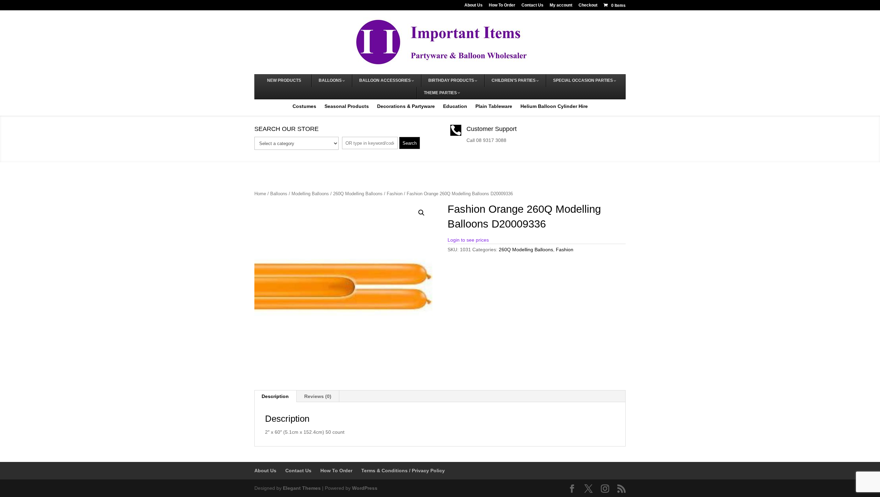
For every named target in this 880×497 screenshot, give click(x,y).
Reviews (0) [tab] (317, 396)
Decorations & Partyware (406, 106)
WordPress (364, 488)
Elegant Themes (302, 488)
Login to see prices (468, 240)
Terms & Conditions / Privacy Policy (403, 470)
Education (455, 106)
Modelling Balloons (310, 193)
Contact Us (532, 5)
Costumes (304, 106)
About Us (473, 5)
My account (561, 5)
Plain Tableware (493, 106)
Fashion (395, 193)
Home (260, 193)
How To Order (502, 5)
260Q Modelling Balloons (358, 193)
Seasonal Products (346, 106)
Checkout (588, 5)
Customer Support (491, 128)
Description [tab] (275, 396)
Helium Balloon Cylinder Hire (554, 106)
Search (410, 143)
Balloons (278, 193)
